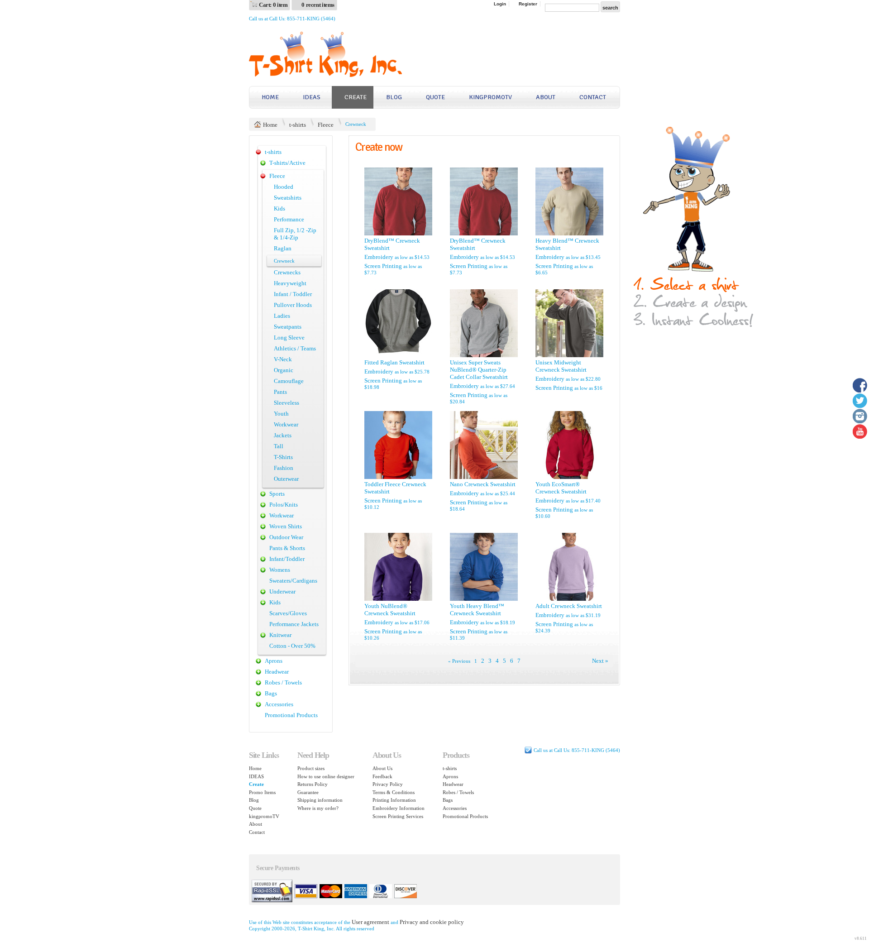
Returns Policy (312, 784)
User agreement (370, 922)
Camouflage (289, 381)
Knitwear (280, 635)
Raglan (282, 248)
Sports (277, 493)
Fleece (326, 124)
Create (355, 97)
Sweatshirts (287, 197)
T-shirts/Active (287, 162)
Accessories (279, 704)
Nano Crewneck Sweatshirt (483, 484)
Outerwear (286, 478)
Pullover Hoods (293, 305)
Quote (435, 97)
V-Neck (283, 359)
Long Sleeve (289, 337)
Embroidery (378, 257)
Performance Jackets (294, 624)
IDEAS (311, 97)
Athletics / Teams (295, 348)
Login (500, 3)
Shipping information (320, 800)
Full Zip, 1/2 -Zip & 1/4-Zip (295, 234)
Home (270, 97)
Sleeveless (286, 402)
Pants (280, 391)
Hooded (283, 186)
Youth (281, 413)
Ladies (282, 315)
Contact (592, 97)
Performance (289, 219)
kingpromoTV (490, 97)
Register (528, 3)
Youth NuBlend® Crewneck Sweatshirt (389, 610)
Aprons (273, 660)
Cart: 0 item (273, 4)
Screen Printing (383, 266)
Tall (278, 446)
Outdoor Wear (286, 537)
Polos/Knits (283, 504)
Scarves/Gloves (288, 613)
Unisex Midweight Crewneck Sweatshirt (561, 366)
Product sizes (311, 768)
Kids (279, 208)
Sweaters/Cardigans (293, 580)
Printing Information (394, 800)
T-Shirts (283, 457)
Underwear (282, 591)
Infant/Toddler (287, 558)
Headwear (277, 671)
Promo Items (262, 792)
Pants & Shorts (287, 548)
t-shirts (297, 124)
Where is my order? (318, 808)
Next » (600, 660)
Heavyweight (290, 283)
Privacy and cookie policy (432, 922)
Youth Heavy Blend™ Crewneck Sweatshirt (477, 610)
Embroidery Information (398, 808)
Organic (283, 370)
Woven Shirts (285, 526)
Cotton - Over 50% (292, 645)
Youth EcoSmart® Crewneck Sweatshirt (561, 488)
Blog (394, 97)
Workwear (286, 424)
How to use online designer (325, 776)
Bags (271, 693)
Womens (279, 569)
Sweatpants (287, 326)
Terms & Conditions (393, 792)
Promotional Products (291, 715)
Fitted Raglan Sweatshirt (394, 362)
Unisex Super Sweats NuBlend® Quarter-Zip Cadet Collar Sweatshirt (479, 369)
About (545, 97)
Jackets (282, 435)
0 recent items (317, 4)
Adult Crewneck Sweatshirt (568, 606)
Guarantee (308, 792)
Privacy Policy (387, 784)
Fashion (283, 467)
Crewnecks (287, 272)
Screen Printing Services (397, 816)
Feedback (382, 776)
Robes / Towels (283, 682)
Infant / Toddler (293, 294)
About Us (382, 768)
